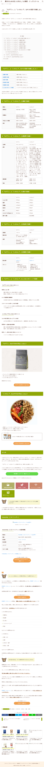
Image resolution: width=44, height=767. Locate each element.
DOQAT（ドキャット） (35, 581)
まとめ (6, 58)
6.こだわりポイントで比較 (8, 87)
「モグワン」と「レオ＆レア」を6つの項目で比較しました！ (18, 38)
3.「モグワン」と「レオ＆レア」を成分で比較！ (15, 44)
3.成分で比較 (5, 79)
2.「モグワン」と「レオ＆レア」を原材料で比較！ (15, 42)
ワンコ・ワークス (22, 539)
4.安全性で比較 (6, 82)
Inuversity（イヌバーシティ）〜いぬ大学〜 (27, 534)
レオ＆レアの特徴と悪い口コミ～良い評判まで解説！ (23, 436)
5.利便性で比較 (6, 85)
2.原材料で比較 (6, 77)
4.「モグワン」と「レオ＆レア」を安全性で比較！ (15, 46)
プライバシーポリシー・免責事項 (14, 763)
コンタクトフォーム (24, 763)
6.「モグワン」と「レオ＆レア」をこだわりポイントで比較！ (18, 49)
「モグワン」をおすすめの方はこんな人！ (14, 54)
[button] (5, 715)
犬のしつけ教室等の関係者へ (34, 763)
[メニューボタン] (1, 1)
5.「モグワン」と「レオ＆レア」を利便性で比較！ (15, 47)
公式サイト (18, 260)
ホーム (6, 763)
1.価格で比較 (5, 74)
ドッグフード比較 (5, 13)
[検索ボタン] (42, 1)
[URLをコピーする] (39, 715)
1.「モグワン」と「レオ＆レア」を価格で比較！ (15, 40)
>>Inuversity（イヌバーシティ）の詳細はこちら (11, 553)
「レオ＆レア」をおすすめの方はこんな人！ (14, 56)
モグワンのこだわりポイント (13, 51)
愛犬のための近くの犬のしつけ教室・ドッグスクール (22, 1)
